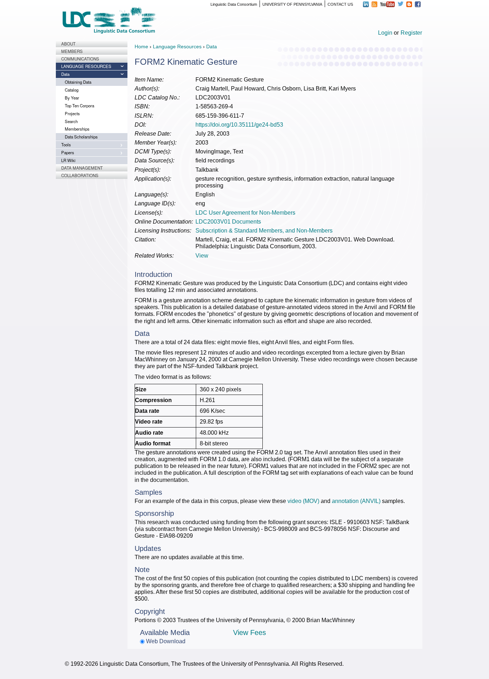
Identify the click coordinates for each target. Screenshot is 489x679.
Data (65, 74)
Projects (72, 113)
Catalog (71, 90)
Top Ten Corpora (79, 105)
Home (141, 46)
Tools (66, 144)
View (201, 256)
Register (411, 33)
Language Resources (86, 66)
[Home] (109, 20)
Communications (80, 59)
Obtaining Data (78, 82)
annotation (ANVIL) (356, 501)
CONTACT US (340, 4)
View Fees (249, 632)
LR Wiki (68, 160)
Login (385, 33)
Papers (67, 152)
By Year (72, 98)
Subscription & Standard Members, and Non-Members (264, 231)
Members (72, 51)
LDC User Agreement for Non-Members (245, 213)
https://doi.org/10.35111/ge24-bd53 (239, 125)
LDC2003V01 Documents (228, 222)
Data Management (82, 168)
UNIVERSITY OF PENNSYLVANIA (292, 4)
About (68, 44)
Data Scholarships (81, 137)
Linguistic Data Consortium (233, 4)
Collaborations (79, 175)
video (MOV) (303, 501)
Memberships (77, 129)
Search (71, 121)
